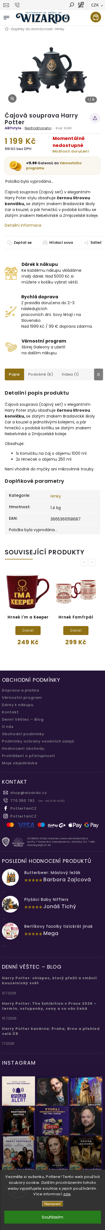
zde (67, 1194)
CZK (95, 5)
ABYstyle (13, 128)
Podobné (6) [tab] (40, 374)
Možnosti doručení (71, 151)
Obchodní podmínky (23, 734)
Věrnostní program (22, 697)
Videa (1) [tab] (70, 374)
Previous (84, 562)
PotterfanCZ (23, 808)
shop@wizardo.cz (28, 792)
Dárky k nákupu (18, 704)
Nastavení (52, 1204)
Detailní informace (23, 225)
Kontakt (10, 712)
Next (92, 562)
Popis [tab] (14, 374)
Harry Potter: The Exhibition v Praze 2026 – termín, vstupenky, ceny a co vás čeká (49, 1006)
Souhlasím (52, 1217)
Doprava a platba (20, 690)
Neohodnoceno (38, 128)
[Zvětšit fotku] (12, 98)
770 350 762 (22, 800)
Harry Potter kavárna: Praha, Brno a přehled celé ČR (51, 1031)
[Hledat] (71, 5)
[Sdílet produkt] (95, 118)
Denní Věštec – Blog (23, 719)
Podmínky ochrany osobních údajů (38, 741)
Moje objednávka (20, 763)
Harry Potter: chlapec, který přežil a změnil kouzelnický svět (49, 980)
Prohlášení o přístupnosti (28, 755)
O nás (8, 726)
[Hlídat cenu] (57, 242)
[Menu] (6, 16)
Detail (28, 630)
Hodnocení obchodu (23, 748)
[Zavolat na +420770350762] (18, 5)
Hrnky (55, 496)
